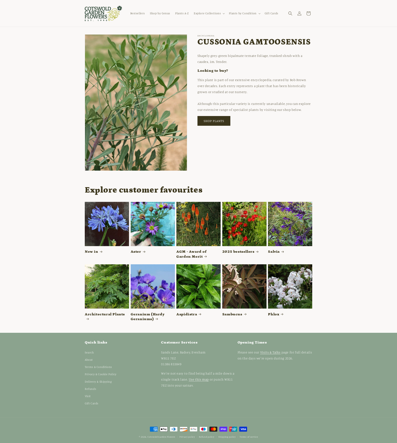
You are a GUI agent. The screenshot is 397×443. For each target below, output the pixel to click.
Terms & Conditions (98, 366)
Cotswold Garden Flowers (161, 436)
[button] (208, 13)
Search (89, 352)
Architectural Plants (105, 314)
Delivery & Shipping (98, 381)
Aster (136, 252)
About (89, 359)
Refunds (90, 388)
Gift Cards (91, 403)
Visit (88, 396)
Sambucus (232, 314)
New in (91, 252)
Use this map (199, 379)
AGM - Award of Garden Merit (191, 254)
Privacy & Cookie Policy (101, 374)
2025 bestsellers (238, 252)
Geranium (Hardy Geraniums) (148, 316)
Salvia (274, 252)
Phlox (273, 314)
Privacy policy (187, 436)
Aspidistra (186, 314)
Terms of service (249, 436)
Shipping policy (227, 436)
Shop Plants (214, 121)
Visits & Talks (270, 352)
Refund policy (206, 436)
